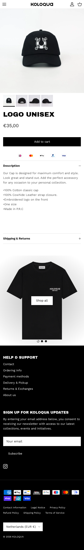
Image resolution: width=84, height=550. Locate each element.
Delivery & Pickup (15, 382)
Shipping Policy (32, 512)
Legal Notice (38, 507)
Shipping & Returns (16, 238)
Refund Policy (11, 512)
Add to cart (42, 141)
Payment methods (16, 376)
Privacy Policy (57, 507)
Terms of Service (54, 512)
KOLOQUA (18, 536)
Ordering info (12, 370)
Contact (8, 364)
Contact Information (14, 507)
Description (11, 165)
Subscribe (15, 453)
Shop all (42, 300)
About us (9, 395)
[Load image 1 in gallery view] (42, 51)
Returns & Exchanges (18, 389)
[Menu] (4, 4)
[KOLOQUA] (42, 4)
